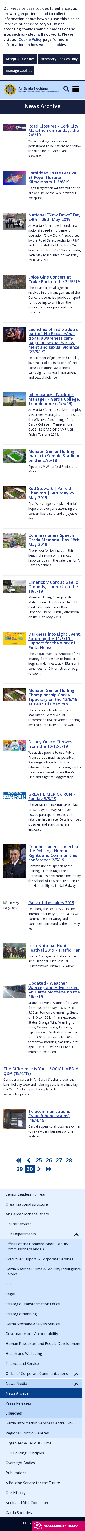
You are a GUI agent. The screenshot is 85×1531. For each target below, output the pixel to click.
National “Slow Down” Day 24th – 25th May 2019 (54, 217)
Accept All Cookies (20, 59)
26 (49, 1160)
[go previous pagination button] (29, 1160)
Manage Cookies (19, 70)
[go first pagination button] (19, 1160)
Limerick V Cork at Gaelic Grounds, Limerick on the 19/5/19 (53, 586)
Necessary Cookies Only (59, 59)
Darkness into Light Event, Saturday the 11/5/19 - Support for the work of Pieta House (54, 640)
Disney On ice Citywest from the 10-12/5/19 (51, 744)
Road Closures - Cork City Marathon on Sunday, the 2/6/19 (53, 130)
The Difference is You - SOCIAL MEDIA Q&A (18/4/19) (40, 1071)
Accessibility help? (61, 1526)
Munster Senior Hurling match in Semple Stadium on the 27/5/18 (53, 455)
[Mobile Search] (66, 88)
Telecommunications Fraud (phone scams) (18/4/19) (49, 1116)
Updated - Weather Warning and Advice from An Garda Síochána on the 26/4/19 (54, 989)
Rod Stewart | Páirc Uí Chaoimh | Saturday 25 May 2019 (51, 493)
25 (39, 1160)
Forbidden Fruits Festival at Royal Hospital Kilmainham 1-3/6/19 (53, 177)
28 (69, 1160)
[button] (76, 1234)
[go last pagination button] (49, 1169)
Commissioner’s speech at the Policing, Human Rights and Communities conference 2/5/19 (54, 853)
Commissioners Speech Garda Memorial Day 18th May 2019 (53, 540)
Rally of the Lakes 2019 (51, 902)
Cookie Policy (30, 39)
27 (59, 1160)
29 (20, 1168)
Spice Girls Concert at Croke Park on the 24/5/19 (54, 279)
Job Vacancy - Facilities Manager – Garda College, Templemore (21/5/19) (54, 399)
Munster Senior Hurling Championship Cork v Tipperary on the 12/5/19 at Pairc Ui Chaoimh (52, 697)
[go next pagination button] (39, 1169)
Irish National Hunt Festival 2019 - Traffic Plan (54, 948)
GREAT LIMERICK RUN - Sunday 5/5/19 (51, 796)
